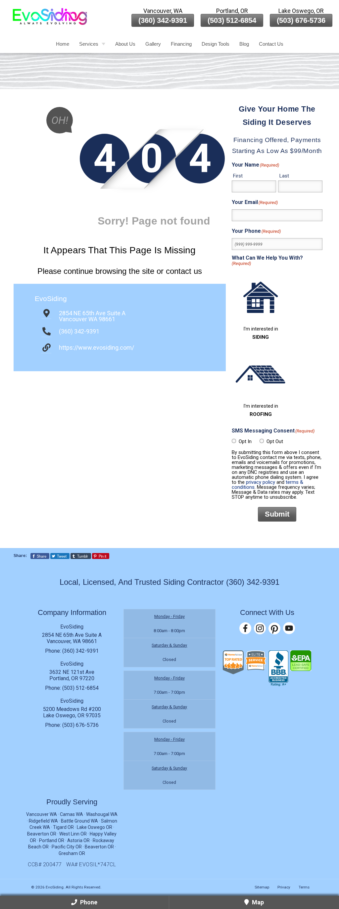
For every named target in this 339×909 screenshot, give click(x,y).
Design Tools (215, 44)
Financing (181, 44)
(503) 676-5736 (301, 20)
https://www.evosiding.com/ (96, 347)
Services (88, 44)
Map (257, 902)
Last (284, 176)
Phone (88, 902)
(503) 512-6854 (232, 20)
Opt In (245, 441)
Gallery (153, 44)
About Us (125, 44)
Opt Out (274, 441)
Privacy (283, 887)
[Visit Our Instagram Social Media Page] (260, 628)
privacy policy (260, 482)
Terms (304, 887)
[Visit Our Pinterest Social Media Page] (274, 628)
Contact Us (271, 44)
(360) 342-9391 (162, 20)
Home (62, 44)
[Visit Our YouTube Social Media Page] (289, 628)
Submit (277, 514)
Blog (244, 44)
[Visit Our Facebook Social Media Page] (245, 628)
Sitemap (262, 887)
